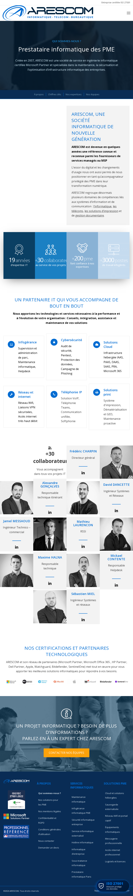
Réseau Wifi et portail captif (116, 818)
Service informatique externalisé (83, 833)
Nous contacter (46, 840)
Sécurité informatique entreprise (83, 822)
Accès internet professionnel (112, 852)
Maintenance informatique (79, 799)
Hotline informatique (82, 842)
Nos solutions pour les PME (48, 802)
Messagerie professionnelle (113, 841)
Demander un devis (48, 847)
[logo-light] (48, 13)
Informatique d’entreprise (78, 851)
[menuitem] (115, 2)
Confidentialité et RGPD (47, 820)
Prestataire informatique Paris (81, 874)
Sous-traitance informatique (79, 863)
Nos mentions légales (49, 811)
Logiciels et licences (115, 861)
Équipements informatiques (112, 829)
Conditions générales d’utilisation (49, 832)
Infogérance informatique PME (81, 810)
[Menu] (128, 13)
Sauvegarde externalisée (111, 807)
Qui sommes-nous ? (49, 793)
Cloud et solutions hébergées (114, 795)
